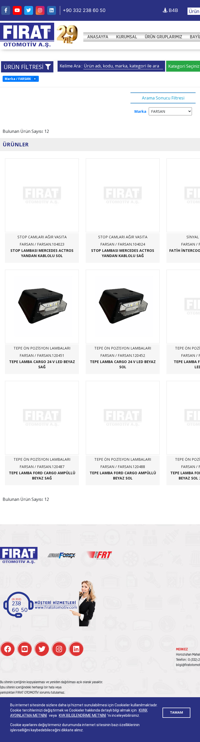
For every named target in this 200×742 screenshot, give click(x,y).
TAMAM (176, 712)
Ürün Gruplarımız (163, 37)
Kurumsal (126, 37)
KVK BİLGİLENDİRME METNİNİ (82, 715)
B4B (172, 10)
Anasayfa (97, 37)
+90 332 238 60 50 (84, 10)
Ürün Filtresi (24, 67)
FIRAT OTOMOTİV (27, 35)
